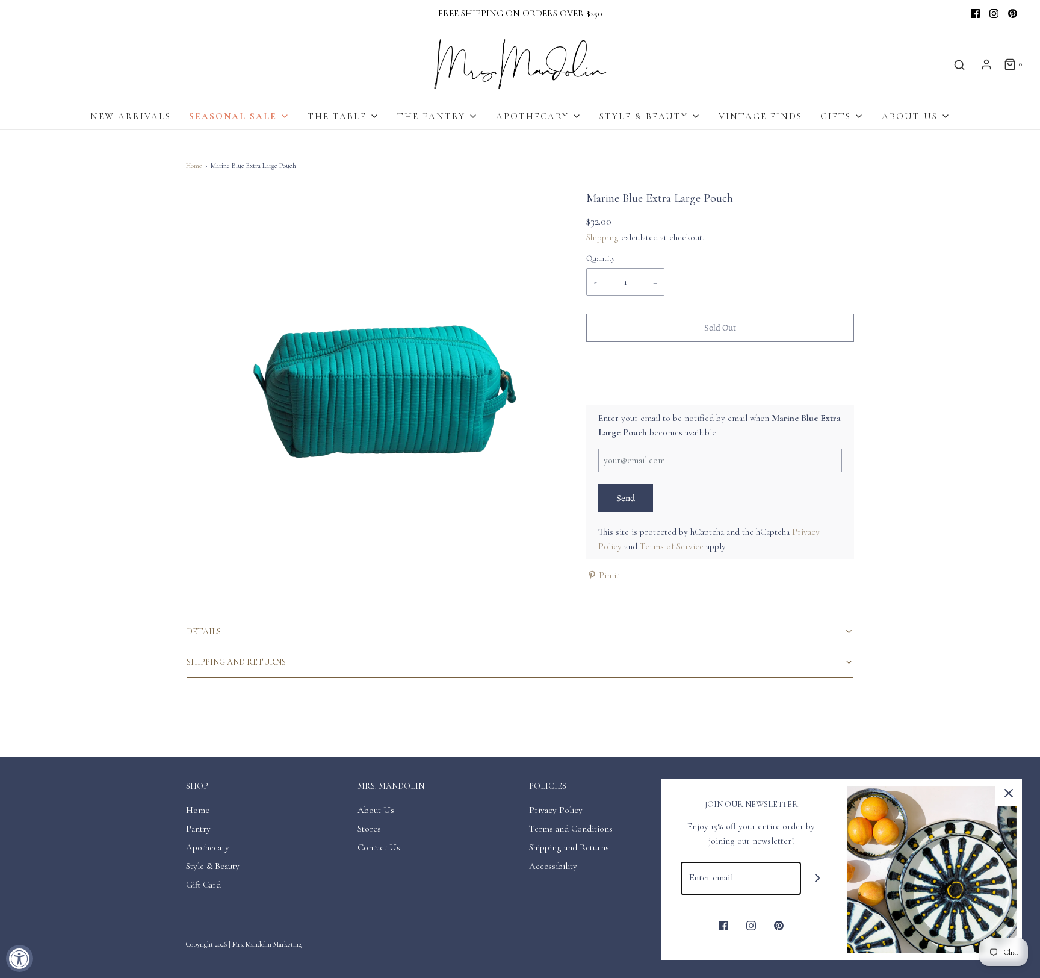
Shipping (602, 237)
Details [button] (204, 631)
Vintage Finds (760, 116)
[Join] (817, 878)
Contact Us (379, 847)
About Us (376, 810)
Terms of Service (672, 546)
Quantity (600, 258)
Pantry (198, 828)
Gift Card (203, 884)
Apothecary (207, 847)
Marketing (287, 944)
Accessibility (553, 866)
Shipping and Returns (569, 847)
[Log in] (986, 64)
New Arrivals (130, 116)
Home (194, 165)
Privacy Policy (556, 810)
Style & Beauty (213, 866)
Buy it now (720, 379)
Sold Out (720, 328)
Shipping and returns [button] (236, 662)
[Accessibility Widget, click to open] (19, 958)
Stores (369, 828)
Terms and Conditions (571, 828)
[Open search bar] (959, 65)
